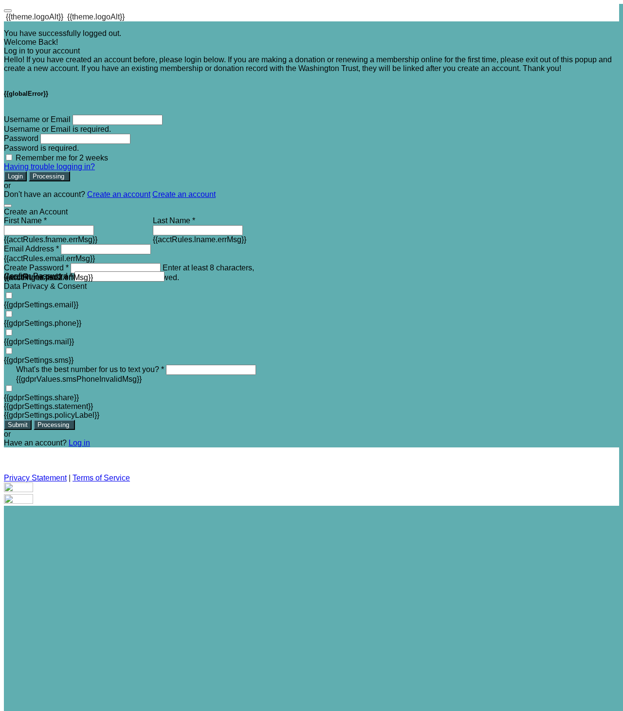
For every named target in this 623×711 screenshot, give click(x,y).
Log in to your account (42, 51)
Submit (18, 424)
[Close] (8, 205)
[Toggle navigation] (8, 10)
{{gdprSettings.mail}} (39, 342)
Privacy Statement (35, 478)
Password (21, 138)
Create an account (118, 194)
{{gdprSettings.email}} (41, 305)
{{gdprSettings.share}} (41, 397)
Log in (79, 443)
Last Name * (174, 220)
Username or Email (37, 119)
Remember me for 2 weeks (62, 158)
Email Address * (31, 249)
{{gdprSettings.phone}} (42, 323)
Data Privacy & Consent (45, 286)
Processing (49, 176)
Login (15, 176)
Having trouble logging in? (49, 166)
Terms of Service (101, 478)
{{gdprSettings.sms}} (38, 360)
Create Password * (36, 268)
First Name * (25, 220)
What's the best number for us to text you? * (90, 369)
